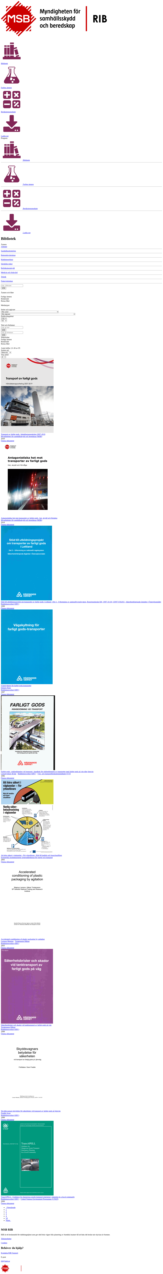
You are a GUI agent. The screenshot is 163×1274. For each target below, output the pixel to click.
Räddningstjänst (7, 260)
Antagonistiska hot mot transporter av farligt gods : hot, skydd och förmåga (29, 518)
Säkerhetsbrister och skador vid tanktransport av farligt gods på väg (26, 1025)
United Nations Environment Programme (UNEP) (39, 1199)
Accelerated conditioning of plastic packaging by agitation (23, 939)
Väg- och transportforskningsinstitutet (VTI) (54, 774)
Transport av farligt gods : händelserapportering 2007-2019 (23, 434)
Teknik (3, 277)
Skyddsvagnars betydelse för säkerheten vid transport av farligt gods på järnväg (30, 1111)
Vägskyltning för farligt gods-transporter (16, 686)
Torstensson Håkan (22, 941)
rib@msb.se (5, 1261)
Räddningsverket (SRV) (10, 604)
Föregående (11, 1207)
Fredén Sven (6, 1113)
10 (7, 1218)
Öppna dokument (7, 441)
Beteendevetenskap (8, 255)
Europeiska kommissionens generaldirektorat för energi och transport (27, 858)
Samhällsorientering (8, 251)
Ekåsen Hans (6, 688)
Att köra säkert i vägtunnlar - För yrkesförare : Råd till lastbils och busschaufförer (31, 855)
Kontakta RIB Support (9, 1253)
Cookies (4, 1243)
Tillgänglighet (6, 1239)
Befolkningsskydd (8, 268)
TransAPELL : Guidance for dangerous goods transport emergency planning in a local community (38, 1197)
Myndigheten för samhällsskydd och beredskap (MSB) (21, 436)
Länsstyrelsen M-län (8, 774)
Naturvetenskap (7, 281)
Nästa (8, 1220)
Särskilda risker (7, 264)
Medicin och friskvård (9, 272)
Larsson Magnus (7, 941)
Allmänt (4, 247)
